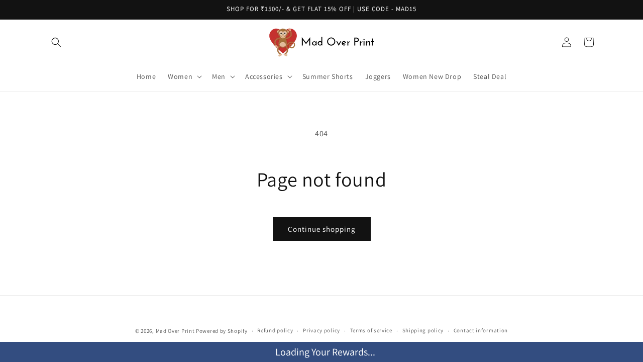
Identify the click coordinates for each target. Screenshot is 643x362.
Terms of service (371, 330)
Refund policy (275, 330)
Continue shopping (322, 229)
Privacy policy (321, 330)
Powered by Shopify (222, 330)
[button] (56, 42)
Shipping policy (423, 330)
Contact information (481, 330)
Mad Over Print (175, 330)
